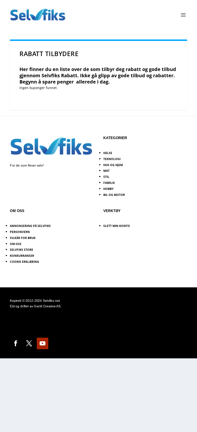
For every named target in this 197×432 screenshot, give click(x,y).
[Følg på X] (29, 343)
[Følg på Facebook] (15, 343)
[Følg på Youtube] (42, 343)
